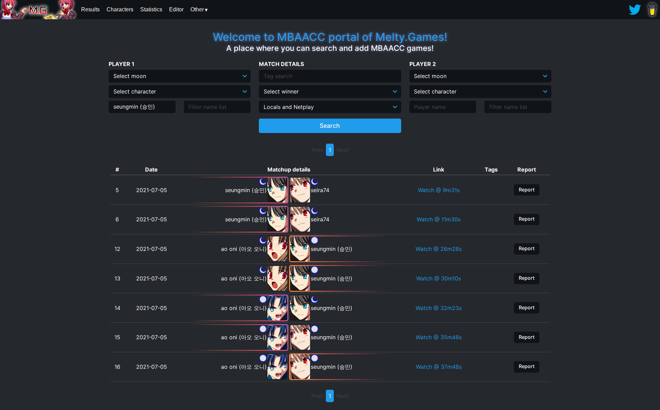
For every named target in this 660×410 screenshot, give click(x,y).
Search (330, 125)
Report (527, 189)
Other (197, 9)
